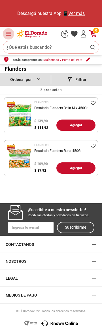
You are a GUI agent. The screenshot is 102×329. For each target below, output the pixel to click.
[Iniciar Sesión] (84, 33)
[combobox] (51, 47)
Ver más (76, 13)
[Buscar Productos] (92, 47)
